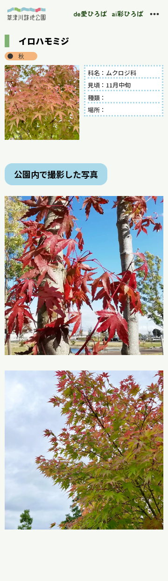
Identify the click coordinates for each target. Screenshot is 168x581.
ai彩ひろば (127, 13)
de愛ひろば (90, 13)
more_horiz (154, 14)
